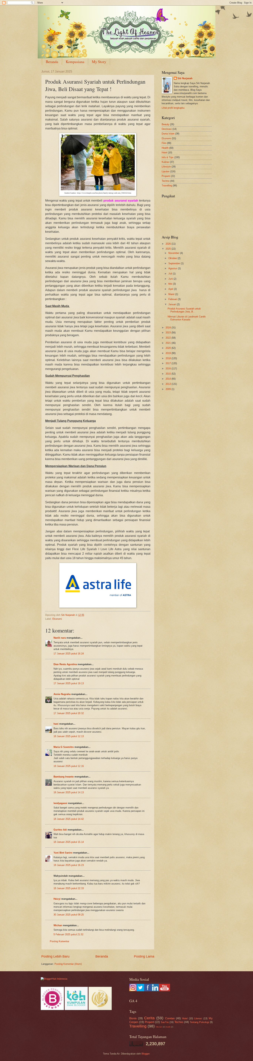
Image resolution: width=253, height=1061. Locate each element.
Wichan (58, 925)
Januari (172, 304)
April (171, 289)
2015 (169, 373)
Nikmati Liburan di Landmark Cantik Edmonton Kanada (187, 318)
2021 (169, 343)
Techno (165, 180)
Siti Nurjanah (184, 78)
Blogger (145, 1053)
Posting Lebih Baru (55, 956)
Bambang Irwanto (64, 776)
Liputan (165, 171)
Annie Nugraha (62, 694)
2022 (169, 337)
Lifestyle (166, 166)
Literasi (198, 1018)
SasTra (165, 1022)
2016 (169, 368)
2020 (169, 348)
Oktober (173, 258)
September (174, 263)
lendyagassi (60, 803)
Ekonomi (57, 618)
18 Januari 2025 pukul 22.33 (69, 888)
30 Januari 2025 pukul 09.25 (69, 914)
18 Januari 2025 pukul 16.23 (69, 865)
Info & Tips (168, 157)
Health (165, 147)
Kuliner (165, 162)
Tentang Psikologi (199, 1022)
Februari (173, 299)
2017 (169, 363)
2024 (169, 327)
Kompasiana (75, 61)
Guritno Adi (61, 829)
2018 (169, 358)
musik (168, 1027)
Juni (171, 278)
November (174, 253)
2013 (169, 384)
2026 (169, 243)
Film (164, 143)
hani (56, 723)
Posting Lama (144, 956)
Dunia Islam (168, 133)
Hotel (164, 152)
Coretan (170, 1018)
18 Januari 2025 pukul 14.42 (69, 819)
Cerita (149, 1018)
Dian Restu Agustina (65, 664)
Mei (170, 283)
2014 (169, 378)
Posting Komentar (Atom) (68, 964)
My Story (99, 61)
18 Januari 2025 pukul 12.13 (69, 736)
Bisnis (133, 1018)
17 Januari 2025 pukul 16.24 (69, 653)
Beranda (52, 61)
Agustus (173, 268)
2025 (169, 248)
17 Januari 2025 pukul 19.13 (69, 683)
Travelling (167, 185)
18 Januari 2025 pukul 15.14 (69, 842)
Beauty (165, 124)
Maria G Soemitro (64, 747)
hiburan (159, 1027)
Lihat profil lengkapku (173, 107)
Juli (170, 273)
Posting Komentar (59, 941)
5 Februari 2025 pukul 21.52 (68, 934)
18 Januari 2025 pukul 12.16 (69, 766)
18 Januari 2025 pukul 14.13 (69, 792)
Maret (171, 294)
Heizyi (57, 898)
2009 (169, 389)
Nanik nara (60, 637)
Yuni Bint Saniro (63, 852)
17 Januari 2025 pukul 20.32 (69, 713)
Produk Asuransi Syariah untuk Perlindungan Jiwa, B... (184, 310)
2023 (169, 332)
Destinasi (167, 129)
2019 (169, 353)
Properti (166, 176)
